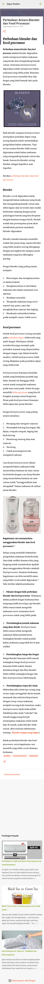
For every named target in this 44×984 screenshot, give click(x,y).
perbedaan (33, 756)
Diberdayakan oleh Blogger (23, 980)
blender (7, 756)
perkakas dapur (16, 337)
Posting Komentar (12, 774)
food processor (19, 756)
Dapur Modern (13, 4)
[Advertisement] (22, 805)
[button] (4, 31)
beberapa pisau (20, 392)
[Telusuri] (40, 4)
